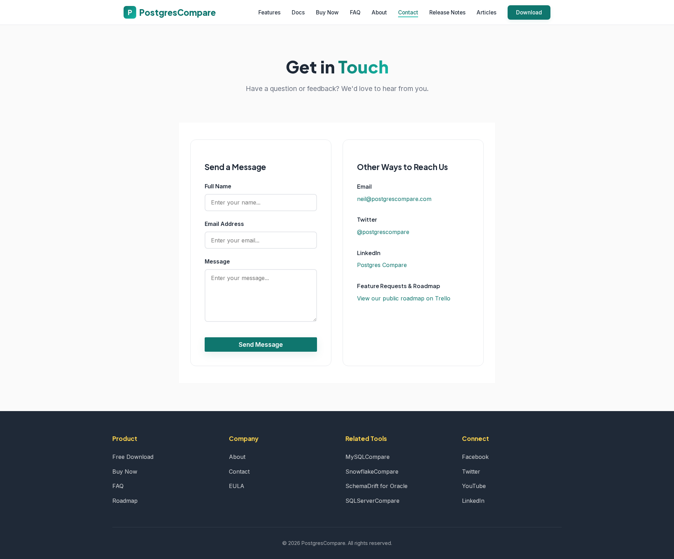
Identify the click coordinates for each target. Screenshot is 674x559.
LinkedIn (473, 500)
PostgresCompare (172, 12)
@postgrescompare (383, 231)
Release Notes (447, 12)
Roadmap (125, 500)
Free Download (132, 456)
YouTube (474, 485)
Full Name (218, 186)
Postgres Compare (382, 264)
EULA (236, 485)
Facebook (475, 456)
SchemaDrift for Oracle (376, 485)
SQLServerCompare (372, 500)
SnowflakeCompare (371, 471)
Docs (298, 12)
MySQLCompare (367, 456)
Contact (408, 12)
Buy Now (327, 12)
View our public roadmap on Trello (403, 298)
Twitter (471, 471)
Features (269, 12)
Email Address (224, 223)
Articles (486, 12)
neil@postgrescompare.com (394, 198)
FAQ (355, 12)
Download (529, 12)
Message (217, 261)
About (379, 12)
